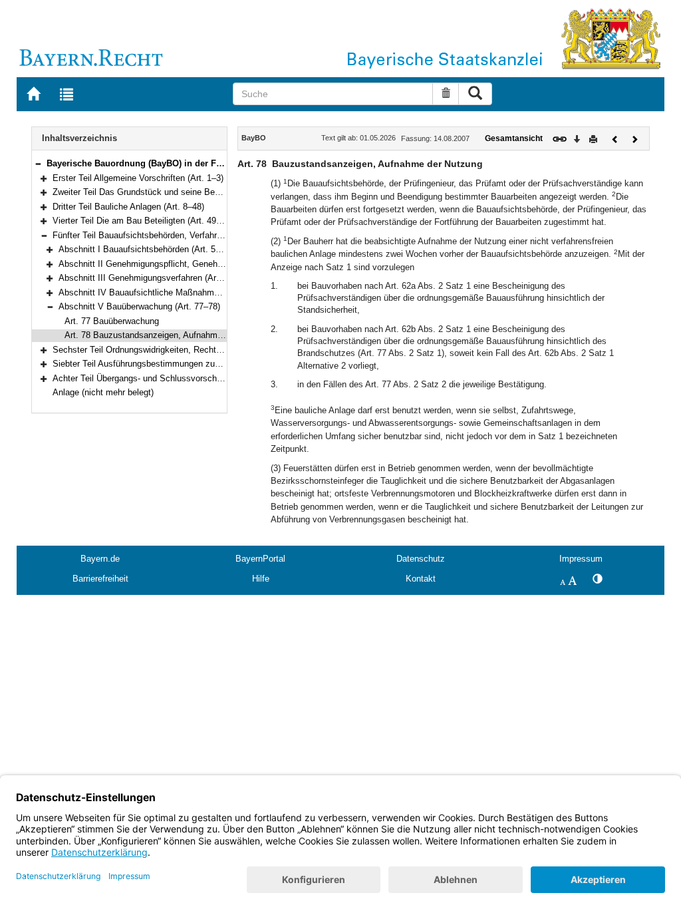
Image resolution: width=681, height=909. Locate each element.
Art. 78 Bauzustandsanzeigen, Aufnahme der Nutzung (168, 335)
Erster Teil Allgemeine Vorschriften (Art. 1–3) (138, 178)
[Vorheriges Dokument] (615, 138)
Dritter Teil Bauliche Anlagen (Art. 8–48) (128, 207)
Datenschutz (420, 559)
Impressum (581, 559)
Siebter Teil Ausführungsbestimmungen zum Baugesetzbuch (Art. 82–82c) (195, 364)
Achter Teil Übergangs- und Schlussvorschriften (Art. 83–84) (168, 378)
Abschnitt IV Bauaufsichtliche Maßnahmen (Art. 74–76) (165, 292)
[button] (38, 163)
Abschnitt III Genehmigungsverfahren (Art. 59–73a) (157, 278)
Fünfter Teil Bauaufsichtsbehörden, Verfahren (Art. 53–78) (163, 235)
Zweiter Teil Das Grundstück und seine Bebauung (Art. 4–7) (167, 192)
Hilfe (260, 579)
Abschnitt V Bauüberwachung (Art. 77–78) (139, 306)
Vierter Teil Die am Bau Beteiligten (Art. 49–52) (143, 221)
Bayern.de (100, 559)
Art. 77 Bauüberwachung (112, 321)
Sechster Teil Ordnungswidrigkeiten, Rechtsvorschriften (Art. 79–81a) (186, 350)
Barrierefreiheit (100, 579)
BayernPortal (260, 559)
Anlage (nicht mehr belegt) (103, 392)
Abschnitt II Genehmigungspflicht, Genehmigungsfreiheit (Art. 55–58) (191, 264)
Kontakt (421, 579)
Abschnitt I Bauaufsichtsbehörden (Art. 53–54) (148, 249)
